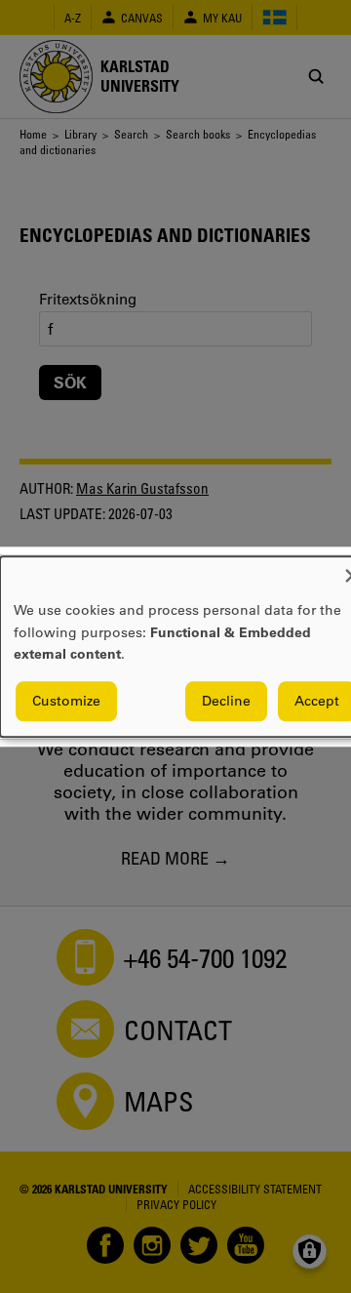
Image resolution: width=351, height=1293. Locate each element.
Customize (66, 700)
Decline (226, 700)
